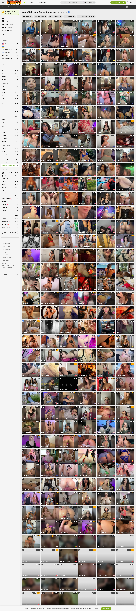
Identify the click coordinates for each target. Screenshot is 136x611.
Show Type (41, 16)
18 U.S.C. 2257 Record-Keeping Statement (8, 266)
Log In (130, 2)
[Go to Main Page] (14, 2)
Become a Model (6, 257)
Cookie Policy (86, 608)
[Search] (81, 2)
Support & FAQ (6, 241)
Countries (69, 16)
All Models (4, 263)
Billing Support (6, 243)
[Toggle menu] (3, 2)
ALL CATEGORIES (11, 232)
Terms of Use (5, 254)
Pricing (28, 16)
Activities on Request (86, 16)
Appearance (55, 16)
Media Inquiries (6, 249)
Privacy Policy (5, 252)
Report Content (6, 246)
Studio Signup (5, 260)
